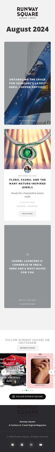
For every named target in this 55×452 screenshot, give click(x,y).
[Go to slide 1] (22, 390)
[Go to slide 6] (32, 390)
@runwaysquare (27, 348)
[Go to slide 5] (30, 390)
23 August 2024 (27, 121)
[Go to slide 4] (28, 390)
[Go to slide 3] (26, 390)
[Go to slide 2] (24, 390)
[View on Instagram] (13, 370)
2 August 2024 (27, 304)
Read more (27, 214)
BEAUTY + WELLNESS (27, 117)
